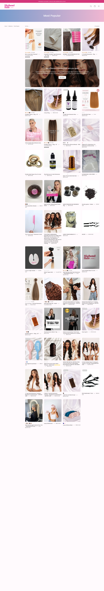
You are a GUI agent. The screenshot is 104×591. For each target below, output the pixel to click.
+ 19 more (51, 52)
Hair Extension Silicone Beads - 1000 (71, 144)
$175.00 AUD (30, 144)
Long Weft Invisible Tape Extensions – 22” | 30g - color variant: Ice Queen (44, 52)
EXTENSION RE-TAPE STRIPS (88, 174)
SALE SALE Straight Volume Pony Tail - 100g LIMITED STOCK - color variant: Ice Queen (25, 423)
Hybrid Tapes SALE (48, 272)
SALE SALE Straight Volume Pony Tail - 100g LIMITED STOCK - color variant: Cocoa (26, 423)
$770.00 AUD (93, 331)
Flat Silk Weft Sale (86, 114)
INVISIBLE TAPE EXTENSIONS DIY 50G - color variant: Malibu (64, 52)
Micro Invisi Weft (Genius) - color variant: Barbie (28, 52)
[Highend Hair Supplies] (9, 6)
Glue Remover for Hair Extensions (52, 174)
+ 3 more (32, 301)
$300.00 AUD (68, 365)
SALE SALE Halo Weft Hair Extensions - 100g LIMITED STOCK (71, 272)
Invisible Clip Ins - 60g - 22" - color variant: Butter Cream (25, 112)
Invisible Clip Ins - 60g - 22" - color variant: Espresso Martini (29, 112)
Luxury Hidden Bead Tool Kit (88, 270)
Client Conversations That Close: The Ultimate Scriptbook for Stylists (71, 332)
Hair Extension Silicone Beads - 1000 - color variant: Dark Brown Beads (66, 142)
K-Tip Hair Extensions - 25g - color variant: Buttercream (86, 52)
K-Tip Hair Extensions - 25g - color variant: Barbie (85, 52)
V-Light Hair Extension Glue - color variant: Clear (64, 112)
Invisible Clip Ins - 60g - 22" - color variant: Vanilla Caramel (28, 112)
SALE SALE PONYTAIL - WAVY (50, 303)
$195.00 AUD (54, 55)
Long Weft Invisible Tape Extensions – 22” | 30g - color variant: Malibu (45, 52)
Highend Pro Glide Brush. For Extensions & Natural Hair (88, 145)
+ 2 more (51, 301)
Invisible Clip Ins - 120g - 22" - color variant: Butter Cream (44, 142)
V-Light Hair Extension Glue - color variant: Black (63, 112)
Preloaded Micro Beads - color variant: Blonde (29, 204)
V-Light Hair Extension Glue (69, 114)
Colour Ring (47, 112)
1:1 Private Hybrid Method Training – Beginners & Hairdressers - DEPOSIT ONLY (71, 303)
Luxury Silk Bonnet (48, 423)
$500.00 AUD (54, 243)
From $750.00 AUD (48, 145)
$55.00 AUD (65, 115)
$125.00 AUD (32, 304)
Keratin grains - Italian (87, 204)
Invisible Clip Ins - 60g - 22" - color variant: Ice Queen (26, 112)
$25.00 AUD (70, 205)
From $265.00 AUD (29, 55)
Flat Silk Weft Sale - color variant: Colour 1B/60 (83, 112)
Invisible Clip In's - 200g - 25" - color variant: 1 (25, 331)
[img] (27, 57)
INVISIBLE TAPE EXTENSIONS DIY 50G (71, 54)
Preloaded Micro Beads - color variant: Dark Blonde (28, 204)
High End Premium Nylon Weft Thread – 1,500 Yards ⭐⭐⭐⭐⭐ (52, 364)
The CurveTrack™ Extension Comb (33, 234)
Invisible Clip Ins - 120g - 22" (50, 144)
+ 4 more (70, 270)
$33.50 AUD (65, 177)
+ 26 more (33, 52)
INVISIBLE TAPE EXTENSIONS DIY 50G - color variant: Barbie (66, 52)
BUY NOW (62, 77)
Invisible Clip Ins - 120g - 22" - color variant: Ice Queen (45, 142)
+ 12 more (32, 112)
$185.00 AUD (55, 112)
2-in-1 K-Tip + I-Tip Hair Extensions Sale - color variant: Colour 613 (29, 301)
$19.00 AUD (52, 205)
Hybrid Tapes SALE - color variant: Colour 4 (44, 270)
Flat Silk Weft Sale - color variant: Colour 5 (82, 112)
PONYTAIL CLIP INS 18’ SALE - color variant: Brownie (63, 393)
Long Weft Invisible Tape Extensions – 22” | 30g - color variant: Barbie (47, 52)
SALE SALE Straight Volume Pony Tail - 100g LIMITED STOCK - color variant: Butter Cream (28, 423)
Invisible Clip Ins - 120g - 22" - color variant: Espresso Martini (48, 142)
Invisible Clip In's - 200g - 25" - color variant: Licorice (28, 331)
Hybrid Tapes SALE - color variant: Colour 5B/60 (48, 270)
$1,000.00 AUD (71, 304)
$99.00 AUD (46, 333)
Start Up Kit (85, 332)
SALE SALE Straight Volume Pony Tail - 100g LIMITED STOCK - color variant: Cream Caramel (31, 423)
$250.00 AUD (65, 396)
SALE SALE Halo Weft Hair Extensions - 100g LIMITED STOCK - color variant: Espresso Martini (67, 270)
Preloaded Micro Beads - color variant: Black (26, 204)
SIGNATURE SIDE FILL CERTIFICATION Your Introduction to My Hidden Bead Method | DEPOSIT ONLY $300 (71, 363)
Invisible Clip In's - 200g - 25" (32, 333)
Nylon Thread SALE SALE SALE (70, 176)
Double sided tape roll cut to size (33, 174)
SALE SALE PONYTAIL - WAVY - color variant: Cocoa (45, 301)
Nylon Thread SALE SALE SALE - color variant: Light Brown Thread (66, 174)
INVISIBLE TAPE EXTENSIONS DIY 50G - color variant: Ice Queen (63, 52)
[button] (90, 6)
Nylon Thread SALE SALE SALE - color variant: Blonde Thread (64, 174)
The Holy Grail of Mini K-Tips (50, 332)
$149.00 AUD (84, 271)
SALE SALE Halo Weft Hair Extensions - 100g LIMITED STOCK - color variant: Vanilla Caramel (66, 270)
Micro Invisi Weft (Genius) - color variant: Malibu (26, 52)
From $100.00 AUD (47, 304)
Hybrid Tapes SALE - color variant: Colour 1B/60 (47, 270)
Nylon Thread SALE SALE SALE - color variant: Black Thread (63, 174)
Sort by (26, 26)
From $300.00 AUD (70, 55)
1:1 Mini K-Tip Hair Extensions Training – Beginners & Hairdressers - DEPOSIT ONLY (52, 395)
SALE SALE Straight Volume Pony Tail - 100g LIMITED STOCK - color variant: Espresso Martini (29, 423)
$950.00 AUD (27, 334)
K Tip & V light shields (30, 270)
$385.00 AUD (27, 115)
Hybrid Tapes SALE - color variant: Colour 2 (45, 270)
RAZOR (83, 234)
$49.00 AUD (68, 334)
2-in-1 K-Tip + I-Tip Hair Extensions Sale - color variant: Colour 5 (25, 301)
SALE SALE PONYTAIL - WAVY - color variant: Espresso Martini (48, 301)
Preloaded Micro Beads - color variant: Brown (25, 204)
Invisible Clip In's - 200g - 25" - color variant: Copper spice (26, 331)
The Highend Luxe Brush (30, 363)
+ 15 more (51, 142)
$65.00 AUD (68, 145)
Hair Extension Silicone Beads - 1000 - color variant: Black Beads (64, 142)
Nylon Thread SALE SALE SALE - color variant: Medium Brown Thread (67, 174)
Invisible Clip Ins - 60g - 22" (31, 114)
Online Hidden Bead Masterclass (33, 143)
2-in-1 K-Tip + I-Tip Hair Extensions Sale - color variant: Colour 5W (26, 301)
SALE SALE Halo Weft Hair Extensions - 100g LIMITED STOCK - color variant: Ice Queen (64, 270)
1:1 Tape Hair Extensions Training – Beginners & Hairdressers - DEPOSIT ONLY (33, 395)
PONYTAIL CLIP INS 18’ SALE (69, 395)
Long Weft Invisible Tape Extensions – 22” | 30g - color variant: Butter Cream (48, 52)
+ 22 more (71, 52)
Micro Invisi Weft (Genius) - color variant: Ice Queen (25, 52)
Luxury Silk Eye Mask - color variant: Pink (64, 423)
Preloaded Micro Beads (30, 206)
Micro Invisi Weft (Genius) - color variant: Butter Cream (29, 52)
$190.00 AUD (84, 55)
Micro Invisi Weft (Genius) (31, 54)
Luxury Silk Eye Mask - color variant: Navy (63, 423)
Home (6, 26)
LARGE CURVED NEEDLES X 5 (69, 234)
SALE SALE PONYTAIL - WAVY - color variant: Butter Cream (47, 301)
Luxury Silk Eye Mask (67, 425)
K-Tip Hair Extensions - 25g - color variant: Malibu (83, 52)
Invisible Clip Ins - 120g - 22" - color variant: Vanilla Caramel (47, 142)
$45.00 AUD (84, 147)
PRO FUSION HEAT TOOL (87, 393)
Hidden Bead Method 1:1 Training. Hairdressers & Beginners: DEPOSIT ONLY (90, 303)
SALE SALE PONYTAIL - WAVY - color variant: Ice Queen (44, 301)
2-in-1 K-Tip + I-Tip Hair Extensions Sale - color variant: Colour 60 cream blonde (28, 301)
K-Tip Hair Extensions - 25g (88, 54)
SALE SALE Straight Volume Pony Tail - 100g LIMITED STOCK (33, 425)
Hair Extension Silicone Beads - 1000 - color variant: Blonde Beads (63, 142)
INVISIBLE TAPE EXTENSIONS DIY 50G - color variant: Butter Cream (67, 52)
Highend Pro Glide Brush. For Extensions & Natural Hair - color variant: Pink (82, 142)
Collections (10, 26)
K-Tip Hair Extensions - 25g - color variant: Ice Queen (82, 52)
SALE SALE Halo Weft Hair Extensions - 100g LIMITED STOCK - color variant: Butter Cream (63, 270)
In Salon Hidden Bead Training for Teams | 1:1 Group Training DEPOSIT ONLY (90, 363)
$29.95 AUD (30, 235)
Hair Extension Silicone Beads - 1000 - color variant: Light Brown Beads (67, 142)
